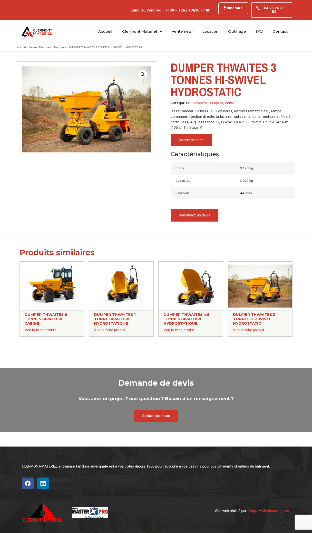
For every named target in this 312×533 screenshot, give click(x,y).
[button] (233, 8)
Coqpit (252, 511)
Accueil (105, 31)
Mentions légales (275, 511)
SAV (259, 31)
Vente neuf (182, 31)
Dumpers (45, 47)
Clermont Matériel (139, 31)
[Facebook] (28, 483)
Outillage (237, 31)
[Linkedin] (43, 483)
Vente (33, 47)
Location (210, 31)
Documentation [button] (191, 140)
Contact (280, 31)
